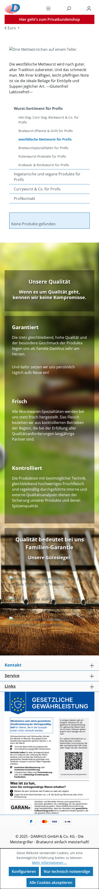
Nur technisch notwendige (67, 871)
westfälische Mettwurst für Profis (45, 139)
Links (10, 686)
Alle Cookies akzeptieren (50, 882)
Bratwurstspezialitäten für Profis (43, 148)
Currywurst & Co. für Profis (37, 189)
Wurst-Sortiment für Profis (38, 108)
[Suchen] (68, 8)
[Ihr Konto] (88, 8)
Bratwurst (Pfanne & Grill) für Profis (45, 131)
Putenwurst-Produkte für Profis (42, 156)
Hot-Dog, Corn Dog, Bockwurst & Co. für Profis (48, 119)
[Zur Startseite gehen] (12, 8)
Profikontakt (24, 198)
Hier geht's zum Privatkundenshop (49, 19)
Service (12, 675)
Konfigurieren (24, 871)
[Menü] (48, 8)
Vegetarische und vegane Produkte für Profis (47, 176)
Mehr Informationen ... (49, 862)
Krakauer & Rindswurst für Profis (43, 165)
